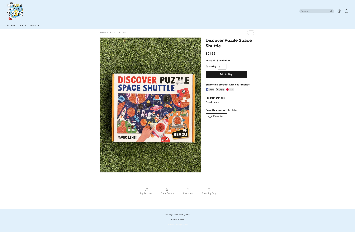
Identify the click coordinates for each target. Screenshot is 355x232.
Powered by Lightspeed (178, 224)
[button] (15, 11)
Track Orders (167, 193)
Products (11, 25)
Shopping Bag (209, 193)
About (23, 25)
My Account (146, 193)
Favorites (188, 193)
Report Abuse (177, 220)
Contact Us (34, 25)
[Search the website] (331, 11)
